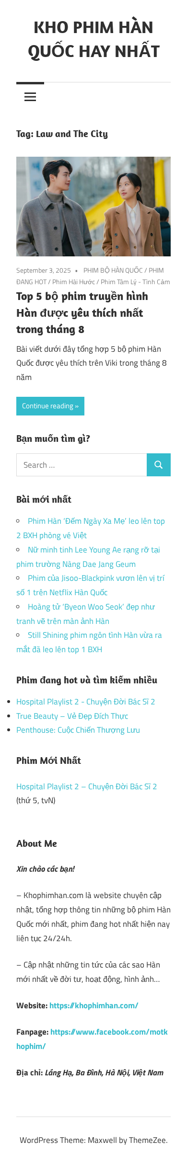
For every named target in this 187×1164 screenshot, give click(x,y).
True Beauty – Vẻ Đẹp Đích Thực (72, 716)
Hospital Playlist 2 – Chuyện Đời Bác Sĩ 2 (86, 786)
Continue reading (47, 405)
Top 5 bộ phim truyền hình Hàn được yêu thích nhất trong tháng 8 (82, 312)
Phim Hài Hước (73, 282)
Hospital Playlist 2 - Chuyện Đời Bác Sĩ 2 (85, 701)
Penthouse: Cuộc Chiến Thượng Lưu (78, 730)
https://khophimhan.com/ (94, 1005)
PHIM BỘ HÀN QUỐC (113, 270)
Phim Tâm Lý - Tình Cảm (135, 282)
